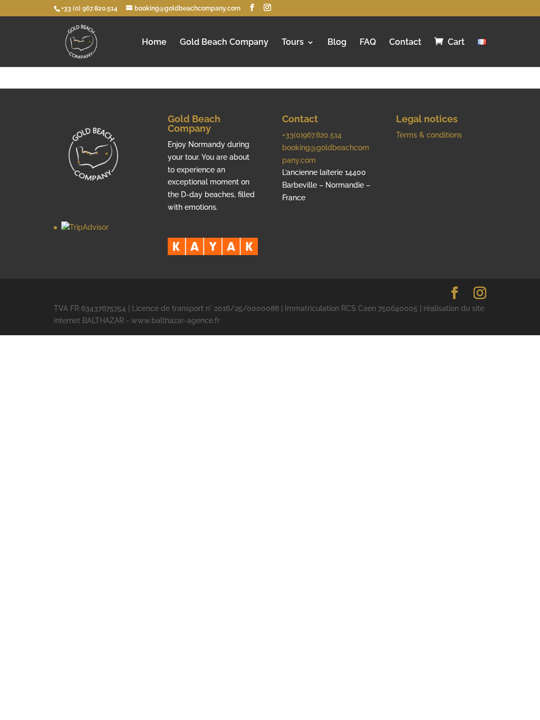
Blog (336, 42)
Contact (405, 42)
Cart (456, 42)
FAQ (368, 42)
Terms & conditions (429, 135)
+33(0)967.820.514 (312, 135)
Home (154, 42)
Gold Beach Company (224, 42)
